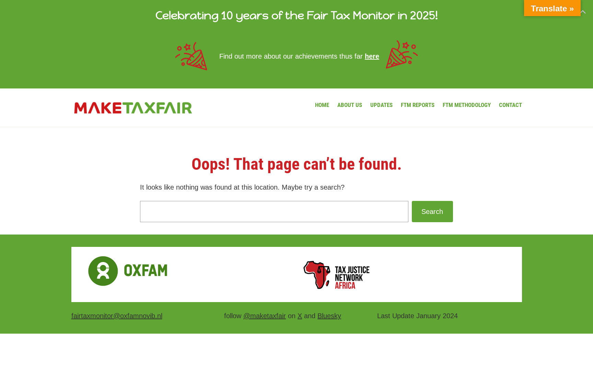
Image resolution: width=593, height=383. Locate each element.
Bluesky (329, 316)
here (372, 56)
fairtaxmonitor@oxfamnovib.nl (116, 316)
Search (432, 211)
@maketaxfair (264, 316)
